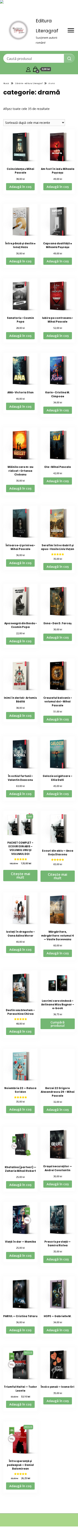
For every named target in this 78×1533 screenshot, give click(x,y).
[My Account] (28, 69)
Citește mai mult (20, 875)
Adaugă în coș (20, 186)
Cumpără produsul (57, 1024)
